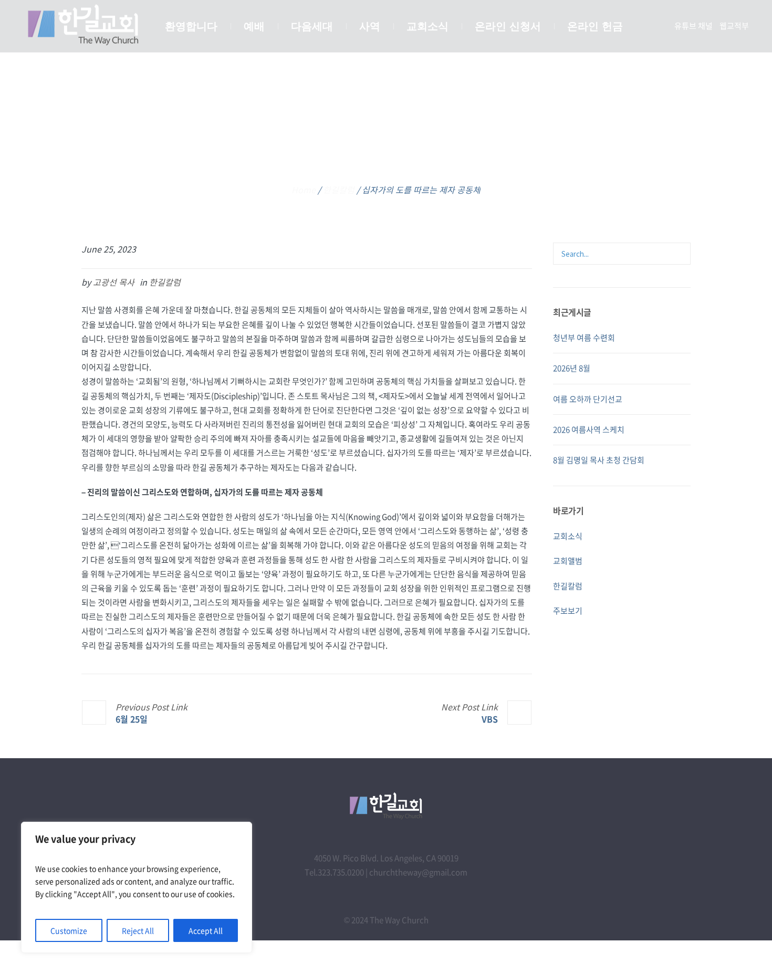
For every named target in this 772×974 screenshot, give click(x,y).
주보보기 (567, 610)
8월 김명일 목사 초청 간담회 (598, 460)
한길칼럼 (338, 189)
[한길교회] (386, 806)
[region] (136, 887)
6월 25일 (132, 719)
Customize (68, 930)
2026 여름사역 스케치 (588, 429)
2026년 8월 (571, 368)
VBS (490, 719)
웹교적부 (734, 26)
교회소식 (567, 536)
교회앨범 (567, 561)
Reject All (138, 930)
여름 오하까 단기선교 (587, 399)
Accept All (206, 930)
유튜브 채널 (693, 26)
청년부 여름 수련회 (584, 337)
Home (303, 189)
